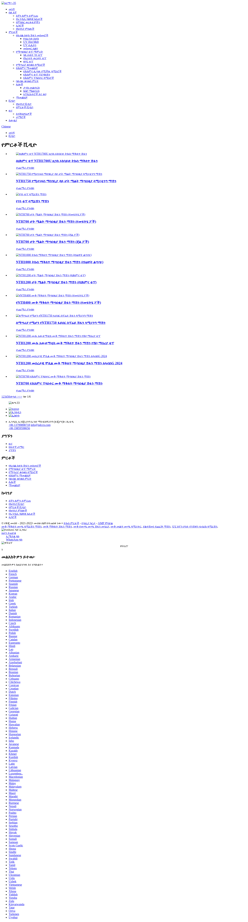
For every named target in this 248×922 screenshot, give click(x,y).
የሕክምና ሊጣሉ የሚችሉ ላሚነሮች (42, 71)
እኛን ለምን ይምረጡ (27, 15)
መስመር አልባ (30, 48)
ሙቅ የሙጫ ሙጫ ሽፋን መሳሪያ (91, 526)
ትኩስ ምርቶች (71, 523)
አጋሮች (20, 25)
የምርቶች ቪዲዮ (24, 107)
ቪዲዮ (12, 100)
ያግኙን (12, 450)
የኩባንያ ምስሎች (25, 28)
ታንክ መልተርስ (31, 87)
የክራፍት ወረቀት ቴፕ (34, 58)
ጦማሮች (21, 117)
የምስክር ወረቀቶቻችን (28, 22)
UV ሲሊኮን (29, 45)
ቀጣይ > (14, 396)
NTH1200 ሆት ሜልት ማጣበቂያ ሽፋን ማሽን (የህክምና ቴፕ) (56, 282)
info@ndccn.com (40, 424)
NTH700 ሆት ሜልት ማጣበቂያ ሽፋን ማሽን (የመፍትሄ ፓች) (56, 221)
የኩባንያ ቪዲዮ (24, 104)
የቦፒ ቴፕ (28, 61)
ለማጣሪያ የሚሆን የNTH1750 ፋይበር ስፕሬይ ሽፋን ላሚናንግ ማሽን (60, 323)
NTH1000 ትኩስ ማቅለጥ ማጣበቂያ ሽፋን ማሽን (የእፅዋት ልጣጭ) (59, 262)
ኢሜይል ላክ (12, 536)
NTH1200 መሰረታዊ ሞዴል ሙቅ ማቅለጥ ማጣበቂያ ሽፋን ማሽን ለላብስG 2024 (69, 363)
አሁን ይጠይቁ (8, 533)
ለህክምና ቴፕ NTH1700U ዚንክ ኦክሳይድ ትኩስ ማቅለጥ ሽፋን (57, 161)
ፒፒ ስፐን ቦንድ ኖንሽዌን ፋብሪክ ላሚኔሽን (194, 526)
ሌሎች (19, 84)
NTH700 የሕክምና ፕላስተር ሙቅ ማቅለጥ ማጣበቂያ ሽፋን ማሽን (59, 383)
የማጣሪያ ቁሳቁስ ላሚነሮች (30, 64)
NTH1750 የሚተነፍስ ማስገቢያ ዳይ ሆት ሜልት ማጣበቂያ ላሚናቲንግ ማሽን (66, 181)
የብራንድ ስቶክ (31, 38)
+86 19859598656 (19, 428)
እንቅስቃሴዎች (24, 113)
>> (20, 396)
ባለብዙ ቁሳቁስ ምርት (27, 81)
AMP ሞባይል (105, 523)
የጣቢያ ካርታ (88, 523)
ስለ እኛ (13, 12)
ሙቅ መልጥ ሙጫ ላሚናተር (126, 526)
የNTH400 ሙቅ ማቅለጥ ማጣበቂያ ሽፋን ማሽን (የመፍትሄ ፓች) (58, 302)
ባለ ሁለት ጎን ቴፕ (32, 54)
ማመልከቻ (21, 97)
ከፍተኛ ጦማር (16, 446)
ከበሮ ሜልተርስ (31, 90)
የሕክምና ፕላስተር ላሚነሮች (38, 77)
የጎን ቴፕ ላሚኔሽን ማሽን (32, 201)
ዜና (10, 110)
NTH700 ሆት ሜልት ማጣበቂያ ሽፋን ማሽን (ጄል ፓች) (52, 242)
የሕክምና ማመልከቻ (27, 68)
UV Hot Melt (31, 41)
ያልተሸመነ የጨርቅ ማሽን (156, 526)
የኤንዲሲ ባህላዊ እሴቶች (29, 19)
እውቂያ (13, 120)
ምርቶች (13, 32)
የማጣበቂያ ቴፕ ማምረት (29, 51)
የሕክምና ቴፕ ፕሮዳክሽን (36, 74)
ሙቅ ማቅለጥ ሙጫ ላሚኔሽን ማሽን (21, 526)
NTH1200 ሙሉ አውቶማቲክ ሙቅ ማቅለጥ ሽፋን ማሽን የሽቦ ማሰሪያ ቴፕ (65, 343)
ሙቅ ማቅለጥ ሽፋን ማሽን (57, 526)
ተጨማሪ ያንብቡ (25, 167)
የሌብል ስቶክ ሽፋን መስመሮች (32, 35)
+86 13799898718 (19, 424)
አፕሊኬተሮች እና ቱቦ (34, 94)
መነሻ (12, 9)
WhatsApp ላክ (14, 539)
